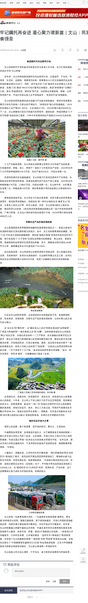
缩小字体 (62, 50)
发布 (64, 581)
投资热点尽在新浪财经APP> (31, 590)
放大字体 (70, 50)
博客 (44, 3)
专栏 (58, 3)
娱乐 (31, 3)
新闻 (11, 3)
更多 (64, 3)
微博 (85, 50)
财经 (24, 3)
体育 (18, 3)
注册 (54, 581)
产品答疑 (81, 263)
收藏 (77, 50)
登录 (48, 581)
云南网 (23, 50)
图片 (51, 3)
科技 (38, 3)
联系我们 (81, 259)
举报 (54, 50)
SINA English (82, 267)
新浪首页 (3, 3)
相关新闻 (8, 590)
